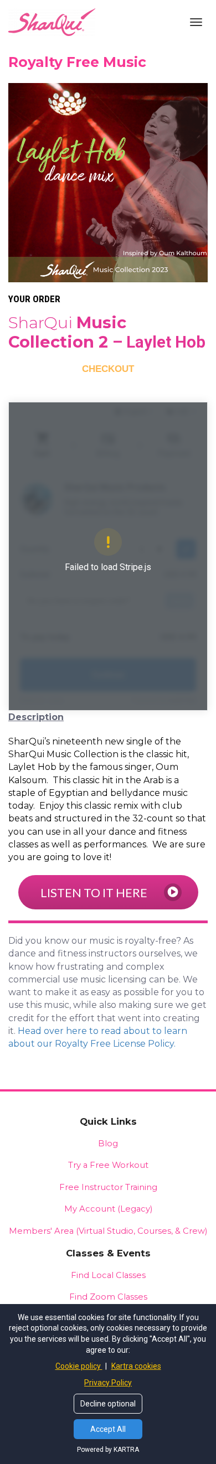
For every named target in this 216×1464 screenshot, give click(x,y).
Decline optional (108, 1403)
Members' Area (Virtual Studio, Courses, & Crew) (108, 1231)
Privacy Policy (108, 1382)
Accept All (108, 1429)
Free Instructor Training (108, 1187)
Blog (108, 1144)
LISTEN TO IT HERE (93, 892)
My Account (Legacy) (108, 1209)
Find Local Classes (108, 1275)
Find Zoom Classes (108, 1297)
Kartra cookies (136, 1366)
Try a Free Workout (108, 1165)
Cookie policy (78, 1366)
